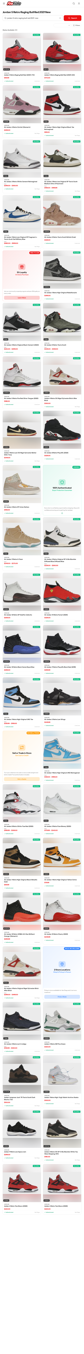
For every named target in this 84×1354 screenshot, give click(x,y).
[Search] (73, 3)
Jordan (6, 73)
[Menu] (4, 3)
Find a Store (62, 997)
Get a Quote (22, 779)
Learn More (22, 298)
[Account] (79, 3)
